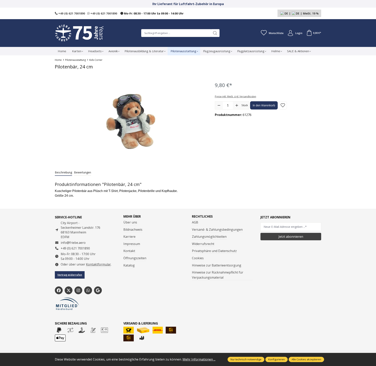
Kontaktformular (98, 264)
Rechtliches (202, 216)
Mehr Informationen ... (199, 359)
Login (298, 33)
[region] (131, 121)
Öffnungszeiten (134, 258)
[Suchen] (215, 33)
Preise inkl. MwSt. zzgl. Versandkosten (235, 96)
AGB (195, 222)
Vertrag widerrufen (69, 274)
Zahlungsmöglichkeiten (209, 236)
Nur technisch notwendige (245, 359)
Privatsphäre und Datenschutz (214, 251)
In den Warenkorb (264, 105)
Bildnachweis (132, 229)
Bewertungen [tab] (82, 172)
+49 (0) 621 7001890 (71, 13)
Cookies (198, 258)
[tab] (63, 172)
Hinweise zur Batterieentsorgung (216, 265)
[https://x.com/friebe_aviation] (68, 290)
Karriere (129, 236)
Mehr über (132, 216)
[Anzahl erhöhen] (237, 105)
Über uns (130, 222)
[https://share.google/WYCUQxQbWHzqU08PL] (98, 290)
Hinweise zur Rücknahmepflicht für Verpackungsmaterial (217, 275)
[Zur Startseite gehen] (79, 33)
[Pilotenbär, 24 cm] (130, 121)
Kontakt (129, 251)
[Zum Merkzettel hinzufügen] (283, 105)
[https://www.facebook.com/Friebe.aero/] (59, 290)
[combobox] (176, 33)
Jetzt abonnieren (290, 236)
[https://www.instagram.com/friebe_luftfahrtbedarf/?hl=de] (78, 290)
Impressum (131, 244)
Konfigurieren (276, 359)
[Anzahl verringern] (219, 105)
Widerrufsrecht (203, 244)
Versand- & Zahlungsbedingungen (217, 229)
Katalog (129, 265)
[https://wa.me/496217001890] (88, 290)
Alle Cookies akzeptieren (306, 359)
